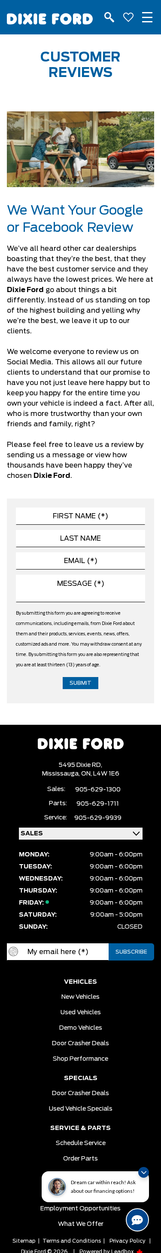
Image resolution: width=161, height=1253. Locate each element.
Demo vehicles (80, 1028)
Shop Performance (80, 1059)
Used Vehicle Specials (80, 1109)
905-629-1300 (98, 790)
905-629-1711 (97, 804)
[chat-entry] (137, 1219)
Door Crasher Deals (80, 1044)
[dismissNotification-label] (143, 1172)
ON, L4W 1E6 (100, 774)
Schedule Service (81, 1143)
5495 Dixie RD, (80, 765)
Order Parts (80, 1159)
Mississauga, (61, 774)
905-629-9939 (98, 818)
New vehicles (80, 997)
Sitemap (24, 1241)
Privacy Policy (127, 1241)
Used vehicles (81, 1013)
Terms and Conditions (72, 1241)
